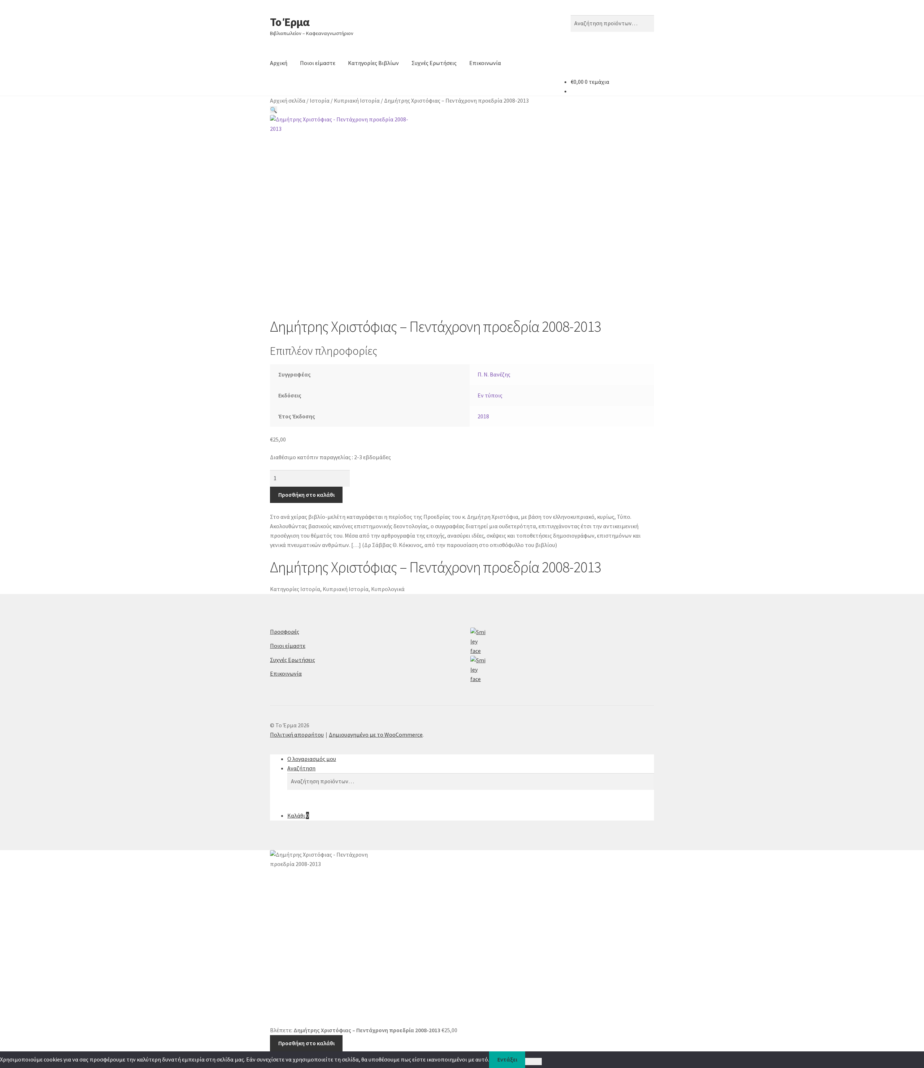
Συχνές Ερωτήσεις (434, 62)
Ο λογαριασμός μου (311, 758)
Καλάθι (298, 815)
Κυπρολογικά (388, 589)
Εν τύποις (490, 395)
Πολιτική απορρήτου (297, 734)
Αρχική (278, 62)
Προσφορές (284, 631)
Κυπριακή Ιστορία (357, 100)
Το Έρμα (289, 22)
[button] (273, 109)
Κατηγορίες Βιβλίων (373, 62)
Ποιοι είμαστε (317, 62)
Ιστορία (320, 100)
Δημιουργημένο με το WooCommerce (376, 734)
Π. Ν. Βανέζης (494, 374)
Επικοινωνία (485, 62)
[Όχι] (533, 1061)
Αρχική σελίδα (287, 100)
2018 (483, 416)
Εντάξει (507, 1059)
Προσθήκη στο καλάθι (306, 494)
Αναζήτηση (301, 768)
